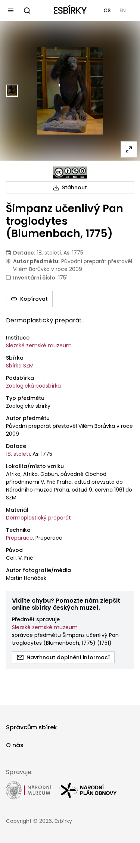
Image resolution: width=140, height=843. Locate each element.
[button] (107, 10)
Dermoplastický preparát (38, 517)
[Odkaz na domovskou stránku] (70, 10)
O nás (15, 745)
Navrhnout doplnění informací (68, 657)
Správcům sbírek (31, 727)
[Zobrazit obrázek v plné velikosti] (129, 149)
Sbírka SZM (20, 365)
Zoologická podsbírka (33, 385)
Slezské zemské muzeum (39, 345)
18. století (18, 454)
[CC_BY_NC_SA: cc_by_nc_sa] (70, 173)
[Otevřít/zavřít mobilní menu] (10, 10)
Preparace (19, 538)
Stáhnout (74, 187)
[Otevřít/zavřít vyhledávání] (27, 10)
